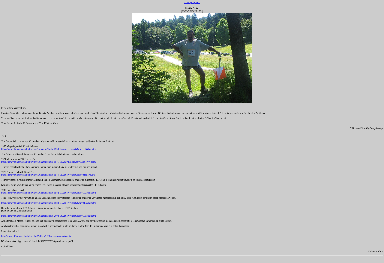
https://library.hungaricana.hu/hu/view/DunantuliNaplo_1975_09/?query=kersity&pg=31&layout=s (48, 174)
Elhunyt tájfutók (192, 2)
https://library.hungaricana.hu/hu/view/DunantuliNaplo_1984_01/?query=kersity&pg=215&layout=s (48, 203)
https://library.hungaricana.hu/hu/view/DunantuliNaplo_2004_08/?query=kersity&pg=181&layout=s (48, 215)
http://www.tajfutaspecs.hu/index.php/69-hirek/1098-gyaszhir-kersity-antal (36, 236)
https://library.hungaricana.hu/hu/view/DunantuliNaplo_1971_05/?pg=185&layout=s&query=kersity (48, 162)
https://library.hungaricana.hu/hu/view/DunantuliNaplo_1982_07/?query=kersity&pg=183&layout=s (48, 192)
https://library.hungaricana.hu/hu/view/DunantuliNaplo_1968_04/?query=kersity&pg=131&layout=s (48, 149)
